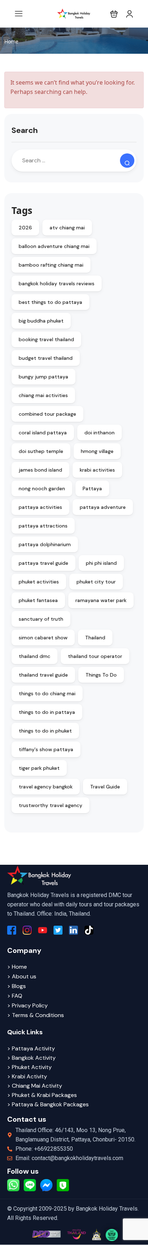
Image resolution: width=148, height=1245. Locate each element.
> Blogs (16, 986)
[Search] (127, 160)
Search (24, 130)
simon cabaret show (43, 637)
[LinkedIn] (73, 930)
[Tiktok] (88, 930)
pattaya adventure (103, 507)
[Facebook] (11, 930)
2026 (25, 227)
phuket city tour (96, 581)
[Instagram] (27, 930)
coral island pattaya (43, 432)
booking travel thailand (46, 339)
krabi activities (97, 470)
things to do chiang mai (47, 693)
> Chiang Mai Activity (34, 1085)
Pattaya (92, 488)
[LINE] (30, 1185)
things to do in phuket (45, 731)
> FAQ (14, 996)
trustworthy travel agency (50, 805)
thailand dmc (34, 656)
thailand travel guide (43, 675)
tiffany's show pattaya (46, 749)
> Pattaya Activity (31, 1048)
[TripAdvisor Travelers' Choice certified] (112, 1235)
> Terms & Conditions (35, 1015)
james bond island (40, 470)
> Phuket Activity (29, 1067)
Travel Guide (105, 786)
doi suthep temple (41, 451)
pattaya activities (40, 507)
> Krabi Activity (27, 1076)
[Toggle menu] (129, 14)
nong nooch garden (42, 488)
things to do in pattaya (47, 712)
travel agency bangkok (46, 786)
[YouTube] (42, 930)
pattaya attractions (43, 526)
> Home (17, 966)
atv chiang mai (67, 227)
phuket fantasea (38, 600)
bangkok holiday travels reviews (56, 283)
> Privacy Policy (27, 1005)
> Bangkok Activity (31, 1058)
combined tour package (47, 414)
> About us (21, 976)
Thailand (95, 637)
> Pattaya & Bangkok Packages (48, 1104)
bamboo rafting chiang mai (51, 265)
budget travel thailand (46, 358)
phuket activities (39, 581)
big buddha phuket (41, 321)
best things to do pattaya (50, 302)
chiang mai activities (43, 395)
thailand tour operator (95, 656)
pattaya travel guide (43, 563)
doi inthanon (99, 432)
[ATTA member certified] (96, 1234)
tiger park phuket (39, 768)
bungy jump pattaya (43, 376)
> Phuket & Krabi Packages (42, 1095)
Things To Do (101, 675)
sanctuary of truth (41, 619)
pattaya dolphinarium (45, 544)
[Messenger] (46, 1185)
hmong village (97, 451)
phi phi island (101, 563)
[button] (114, 14)
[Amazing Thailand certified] (76, 1234)
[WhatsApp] (13, 1185)
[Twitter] (58, 930)
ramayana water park (100, 600)
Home (11, 41)
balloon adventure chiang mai (54, 246)
